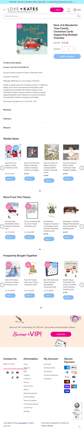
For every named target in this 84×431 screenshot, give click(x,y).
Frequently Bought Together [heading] (20, 255)
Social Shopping (29, 397)
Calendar (27, 375)
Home (26, 364)
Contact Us (27, 379)
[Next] (82, 168)
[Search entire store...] (78, 16)
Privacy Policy (28, 386)
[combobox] (42, 16)
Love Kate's (22, 423)
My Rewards (48, 371)
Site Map (27, 411)
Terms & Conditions (30, 400)
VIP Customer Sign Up (31, 404)
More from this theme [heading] (16, 197)
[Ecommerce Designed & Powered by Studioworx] (47, 426)
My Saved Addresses (51, 375)
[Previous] (2, 168)
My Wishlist (47, 379)
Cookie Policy (28, 408)
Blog (25, 371)
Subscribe (61, 334)
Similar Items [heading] (11, 138)
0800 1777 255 (8, 364)
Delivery (26, 382)
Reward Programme (30, 393)
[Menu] (80, 403)
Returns (26, 389)
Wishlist (69, 11)
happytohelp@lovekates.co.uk (15, 369)
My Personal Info (49, 368)
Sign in (58, 10)
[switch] (77, 417)
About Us (27, 368)
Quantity (57, 49)
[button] (4, 10)
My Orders (47, 364)
